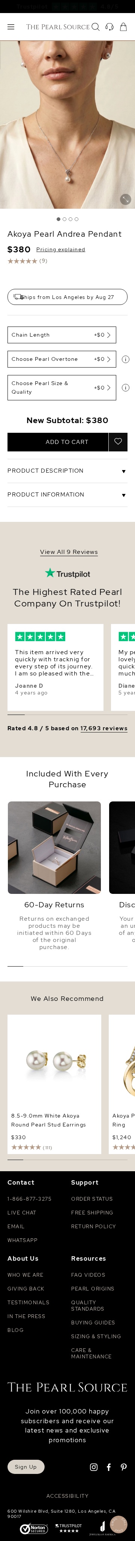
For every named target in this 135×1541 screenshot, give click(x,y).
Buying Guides (93, 1323)
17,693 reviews (104, 728)
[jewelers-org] (102, 1529)
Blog (16, 1330)
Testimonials (29, 1302)
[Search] (96, 27)
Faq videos (88, 1275)
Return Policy (93, 1226)
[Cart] (123, 27)
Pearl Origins (93, 1289)
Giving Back (26, 1289)
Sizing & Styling (96, 1336)
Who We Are (26, 1275)
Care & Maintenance (91, 1353)
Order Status (92, 1199)
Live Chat (22, 1213)
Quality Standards (88, 1305)
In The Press (26, 1316)
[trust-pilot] (69, 1529)
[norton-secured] (34, 1529)
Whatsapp (23, 1240)
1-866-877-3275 (29, 1199)
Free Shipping (92, 1213)
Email (16, 1226)
